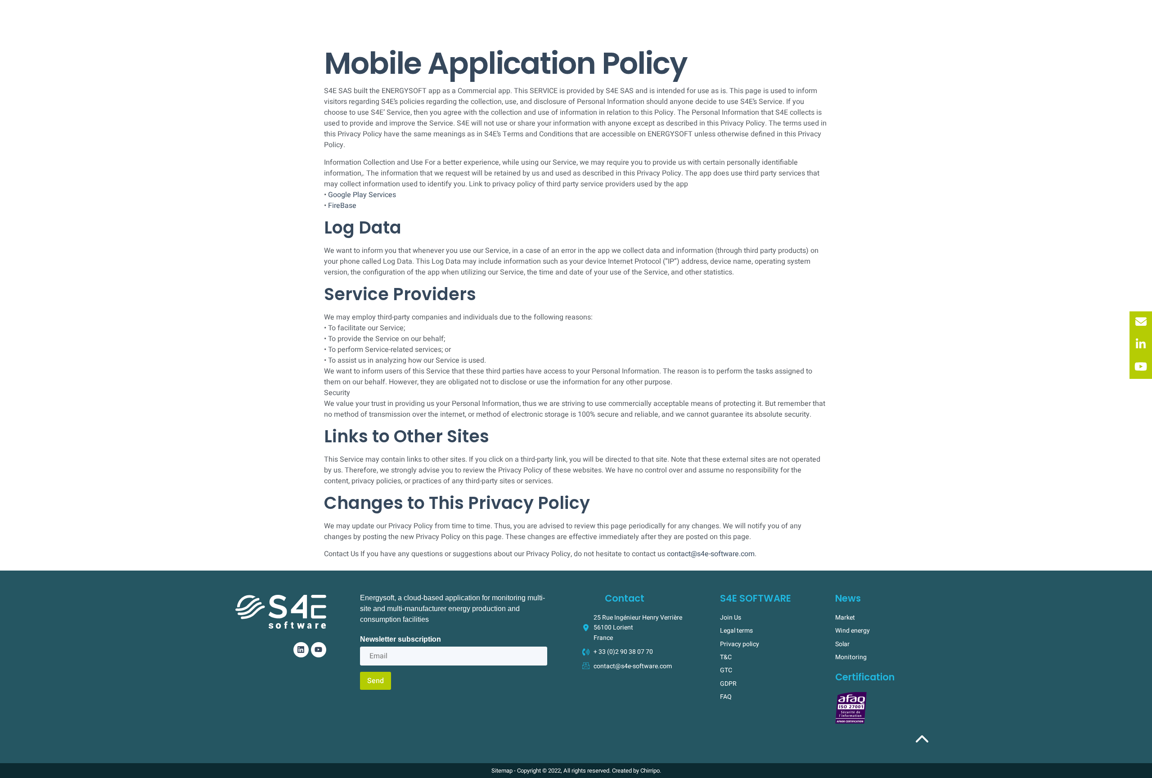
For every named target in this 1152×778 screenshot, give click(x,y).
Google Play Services (362, 194)
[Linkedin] (301, 649)
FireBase (342, 205)
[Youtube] (318, 649)
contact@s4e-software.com (711, 554)
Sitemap (502, 770)
